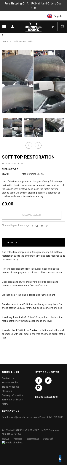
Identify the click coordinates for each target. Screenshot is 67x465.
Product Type (10, 169)
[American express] (18, 439)
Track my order (10, 382)
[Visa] (6, 439)
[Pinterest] (42, 226)
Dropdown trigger (12, 26)
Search (52, 26)
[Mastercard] (33, 439)
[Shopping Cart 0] (62, 26)
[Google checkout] (12, 442)
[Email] (27, 226)
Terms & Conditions (12, 399)
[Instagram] (38, 387)
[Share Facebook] (32, 226)
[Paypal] (48, 439)
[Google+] (47, 226)
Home (5, 41)
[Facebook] (38, 380)
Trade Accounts (10, 387)
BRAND (5, 174)
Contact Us (8, 378)
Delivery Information (12, 395)
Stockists (7, 391)
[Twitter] (37, 226)
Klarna (5, 404)
